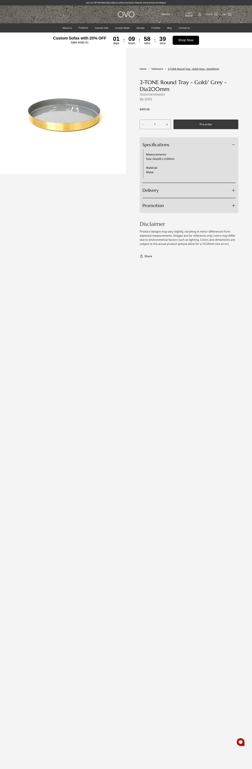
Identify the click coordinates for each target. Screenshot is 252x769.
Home (143, 68)
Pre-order (206, 124)
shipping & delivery (170, 203)
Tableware (157, 68)
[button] (240, 742)
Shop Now (186, 40)
